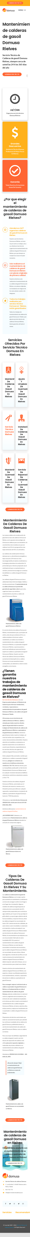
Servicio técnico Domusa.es (10, 699)
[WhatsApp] (14, 1203)
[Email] (23, 1203)
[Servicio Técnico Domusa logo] (8, 9)
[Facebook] (5, 1203)
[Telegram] (18, 1203)
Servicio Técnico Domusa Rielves (9, 430)
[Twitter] (10, 1203)
